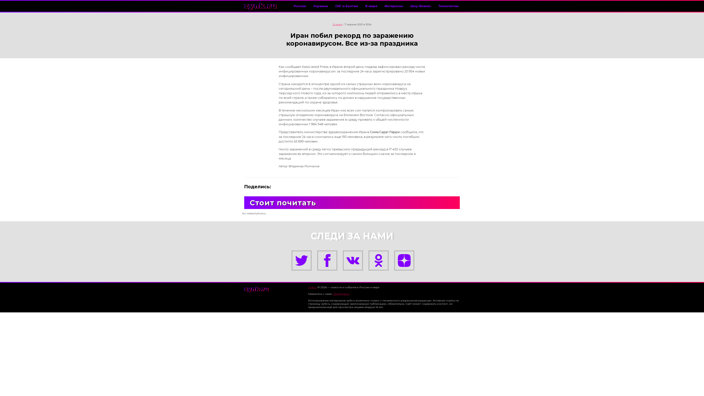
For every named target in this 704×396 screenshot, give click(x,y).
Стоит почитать (283, 202)
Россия (300, 6)
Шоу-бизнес (420, 6)
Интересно (394, 6)
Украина (320, 6)
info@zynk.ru (341, 294)
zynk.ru (260, 5)
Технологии (448, 6)
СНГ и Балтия (346, 6)
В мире (371, 6)
